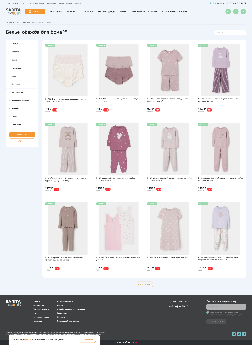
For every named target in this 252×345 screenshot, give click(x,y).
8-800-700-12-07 (238, 3)
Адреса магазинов (37, 3)
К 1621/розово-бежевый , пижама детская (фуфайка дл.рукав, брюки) (169, 179)
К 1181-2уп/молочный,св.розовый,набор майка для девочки (118, 258)
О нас (8, 3)
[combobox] (216, 32)
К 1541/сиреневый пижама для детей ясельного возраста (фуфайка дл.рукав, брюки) (218, 258)
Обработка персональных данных (72, 309)
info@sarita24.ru (181, 306)
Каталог (36, 11)
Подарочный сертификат (175, 11)
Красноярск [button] (218, 3)
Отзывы (15, 3)
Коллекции (87, 11)
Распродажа (55, 11)
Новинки (71, 11)
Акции (61, 3)
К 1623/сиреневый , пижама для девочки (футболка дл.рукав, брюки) (220, 100)
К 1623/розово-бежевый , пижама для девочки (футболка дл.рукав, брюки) (65, 179)
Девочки (26, 22)
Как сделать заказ (41, 317)
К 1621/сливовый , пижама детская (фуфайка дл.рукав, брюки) (115, 179)
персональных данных (217, 315)
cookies (28, 340)
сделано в (123, 342)
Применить (22, 134)
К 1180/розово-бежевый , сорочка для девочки (167, 257)
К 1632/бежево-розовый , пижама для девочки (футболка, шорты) (167, 100)
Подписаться (216, 321)
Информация (52, 3)
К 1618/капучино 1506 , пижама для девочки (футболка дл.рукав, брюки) (64, 258)
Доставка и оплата (73, 3)
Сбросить (22, 141)
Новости (24, 3)
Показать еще (144, 284)
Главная (9, 22)
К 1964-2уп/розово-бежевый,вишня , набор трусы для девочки (117, 100)
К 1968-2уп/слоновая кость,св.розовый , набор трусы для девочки (65, 100)
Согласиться (87, 340)
